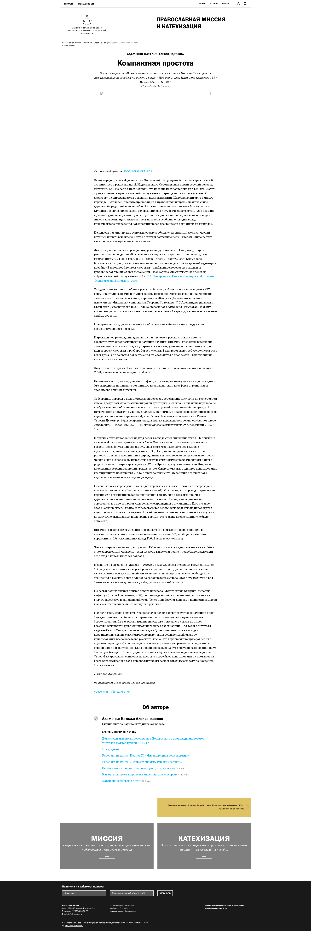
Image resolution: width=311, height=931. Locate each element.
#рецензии (101, 691)
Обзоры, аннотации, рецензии (106, 43)
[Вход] (238, 3)
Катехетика (87, 43)
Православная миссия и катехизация (71, 44)
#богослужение (120, 691)
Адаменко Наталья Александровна (155, 54)
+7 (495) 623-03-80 (79, 911)
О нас (202, 4)
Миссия (69, 3)
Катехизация (86, 3)
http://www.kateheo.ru (74, 926)
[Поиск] (245, 3)
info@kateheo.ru (75, 914)
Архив (225, 4)
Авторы (214, 4)
